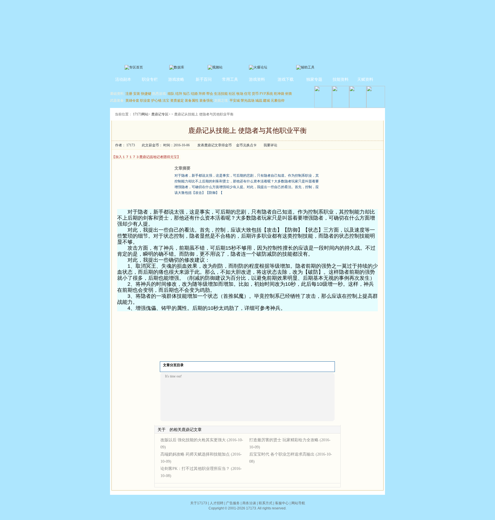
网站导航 (298, 503)
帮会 (209, 94)
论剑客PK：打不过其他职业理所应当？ (195, 468)
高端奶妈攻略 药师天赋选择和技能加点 (195, 454)
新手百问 (204, 79)
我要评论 (270, 145)
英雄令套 (132, 101)
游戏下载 (286, 79)
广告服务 (233, 503)
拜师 (202, 94)
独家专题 (314, 79)
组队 (171, 94)
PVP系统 (266, 94)
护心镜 (156, 101)
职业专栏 (150, 79)
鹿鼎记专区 (159, 114)
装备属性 (192, 101)
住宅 (247, 94)
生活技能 (221, 94)
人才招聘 (216, 503)
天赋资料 (365, 79)
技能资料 (341, 79)
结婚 (194, 94)
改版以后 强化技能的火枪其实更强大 (193, 440)
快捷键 (146, 94)
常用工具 (230, 79)
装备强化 (206, 101)
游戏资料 (257, 79)
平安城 (234, 101)
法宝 (165, 101)
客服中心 (282, 503)
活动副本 (123, 79)
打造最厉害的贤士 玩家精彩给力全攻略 (284, 440)
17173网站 (140, 114)
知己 (186, 94)
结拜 (178, 94)
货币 (255, 94)
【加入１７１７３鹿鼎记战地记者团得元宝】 (146, 157)
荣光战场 (247, 101)
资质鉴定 (177, 101)
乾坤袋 (279, 94)
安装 (136, 94)
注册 (128, 94)
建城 (266, 101)
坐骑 (288, 94)
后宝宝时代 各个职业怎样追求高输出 (282, 454)
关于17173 (198, 503)
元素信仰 (277, 101)
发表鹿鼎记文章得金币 (214, 145)
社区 (232, 94)
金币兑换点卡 (246, 145)
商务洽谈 (249, 503)
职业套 (145, 101)
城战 (258, 101)
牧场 (239, 94)
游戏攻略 (176, 79)
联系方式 (265, 503)
